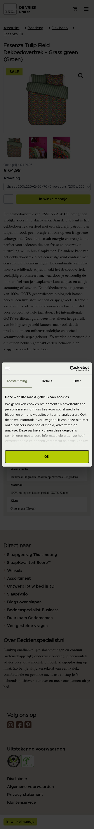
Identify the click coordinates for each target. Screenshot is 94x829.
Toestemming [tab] (16, 381)
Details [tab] (47, 381)
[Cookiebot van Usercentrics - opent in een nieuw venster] (70, 368)
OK (46, 456)
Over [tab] (77, 381)
